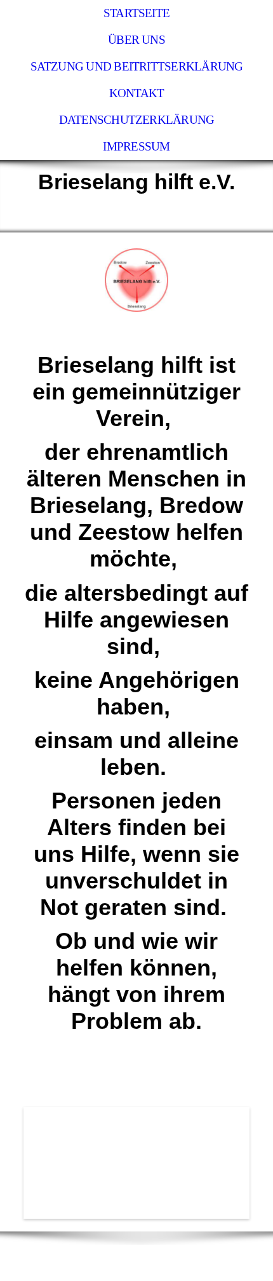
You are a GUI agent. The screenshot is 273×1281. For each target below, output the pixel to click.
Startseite (136, 13)
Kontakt (136, 93)
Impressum (136, 146)
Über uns (136, 39)
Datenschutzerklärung (137, 119)
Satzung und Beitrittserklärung (136, 66)
